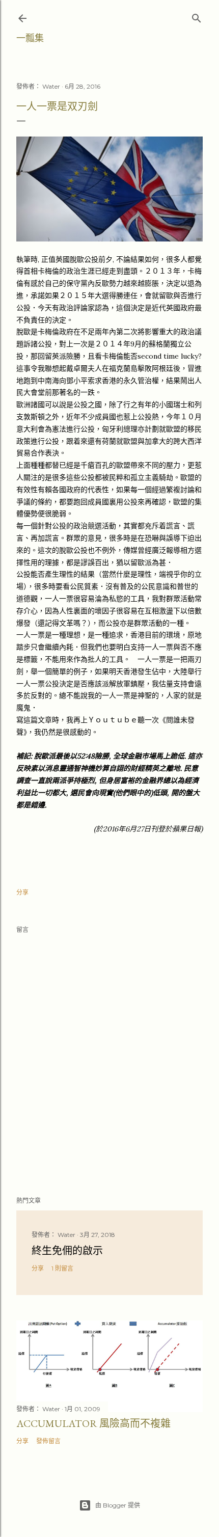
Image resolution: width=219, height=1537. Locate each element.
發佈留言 (48, 1441)
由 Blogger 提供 (117, 1505)
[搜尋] (196, 16)
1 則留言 (62, 1268)
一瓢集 (30, 38)
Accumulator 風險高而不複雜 (93, 1423)
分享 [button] (22, 892)
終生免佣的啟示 (67, 1250)
